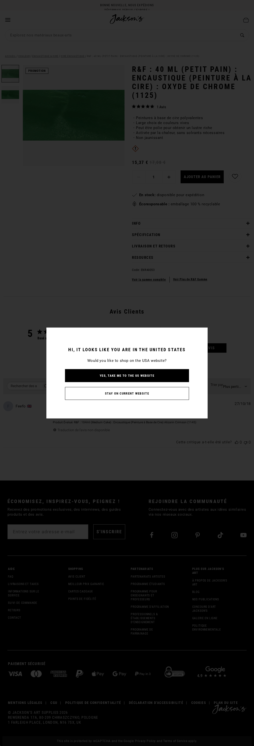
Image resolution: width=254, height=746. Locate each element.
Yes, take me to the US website (127, 375)
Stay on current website (127, 393)
